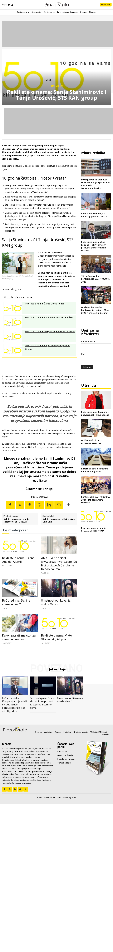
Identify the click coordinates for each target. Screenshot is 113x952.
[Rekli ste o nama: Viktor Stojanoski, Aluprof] (59, 623)
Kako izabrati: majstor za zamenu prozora (19, 637)
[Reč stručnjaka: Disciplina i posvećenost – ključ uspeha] (96, 400)
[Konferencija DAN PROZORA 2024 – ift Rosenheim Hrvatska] (96, 485)
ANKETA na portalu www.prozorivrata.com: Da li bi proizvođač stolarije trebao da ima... (59, 563)
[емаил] (58, 505)
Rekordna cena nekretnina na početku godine (94, 470)
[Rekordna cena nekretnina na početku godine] (96, 456)
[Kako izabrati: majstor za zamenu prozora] (20, 623)
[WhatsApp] (39, 505)
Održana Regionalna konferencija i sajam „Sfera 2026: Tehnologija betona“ (95, 310)
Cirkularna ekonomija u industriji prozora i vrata (94, 215)
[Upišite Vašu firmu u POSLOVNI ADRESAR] (96, 428)
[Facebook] (10, 505)
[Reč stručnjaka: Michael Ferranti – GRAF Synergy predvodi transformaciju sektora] (96, 230)
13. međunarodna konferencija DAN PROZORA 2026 (95, 279)
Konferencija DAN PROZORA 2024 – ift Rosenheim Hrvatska (95, 499)
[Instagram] (9, 789)
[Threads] (25, 789)
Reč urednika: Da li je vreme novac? (16, 602)
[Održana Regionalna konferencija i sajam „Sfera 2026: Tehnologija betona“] (96, 295)
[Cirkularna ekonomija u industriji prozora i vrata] (96, 201)
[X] (20, 505)
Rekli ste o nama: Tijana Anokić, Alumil (18, 560)
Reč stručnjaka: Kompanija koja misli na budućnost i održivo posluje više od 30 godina (14, 704)
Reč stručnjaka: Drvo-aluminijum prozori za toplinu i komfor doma (42, 702)
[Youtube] (20, 789)
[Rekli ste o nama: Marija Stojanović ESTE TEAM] (96, 516)
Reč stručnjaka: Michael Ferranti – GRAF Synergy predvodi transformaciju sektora (94, 246)
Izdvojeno (56, 86)
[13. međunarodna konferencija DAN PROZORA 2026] (96, 264)
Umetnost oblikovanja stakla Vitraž (55, 602)
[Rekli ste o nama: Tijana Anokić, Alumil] (20, 545)
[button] (7, 5)
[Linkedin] (49, 505)
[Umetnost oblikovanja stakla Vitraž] (59, 588)
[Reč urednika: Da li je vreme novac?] (20, 588)
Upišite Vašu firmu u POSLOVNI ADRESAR (91, 442)
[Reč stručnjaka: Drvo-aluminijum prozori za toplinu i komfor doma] (43, 685)
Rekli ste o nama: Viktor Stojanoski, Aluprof (57, 637)
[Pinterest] (29, 505)
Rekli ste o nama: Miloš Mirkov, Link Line (59, 520)
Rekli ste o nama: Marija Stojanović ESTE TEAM (16, 520)
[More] (68, 505)
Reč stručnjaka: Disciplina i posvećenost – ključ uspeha (95, 413)
